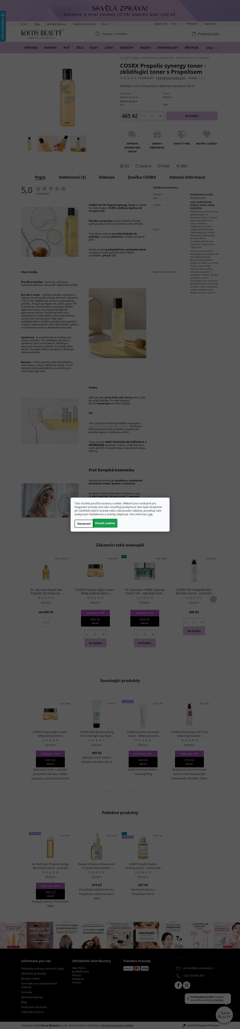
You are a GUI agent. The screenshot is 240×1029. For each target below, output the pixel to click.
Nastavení (84, 523)
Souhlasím (105, 523)
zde (150, 514)
